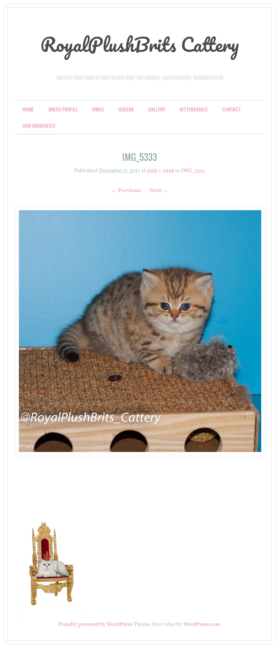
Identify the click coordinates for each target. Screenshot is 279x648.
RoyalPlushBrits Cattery (139, 44)
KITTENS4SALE (194, 109)
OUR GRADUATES (39, 125)
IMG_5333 (193, 170)
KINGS (98, 109)
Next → (158, 191)
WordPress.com (201, 624)
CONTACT (231, 109)
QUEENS (126, 109)
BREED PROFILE (63, 109)
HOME (28, 109)
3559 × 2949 (160, 170)
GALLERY (156, 109)
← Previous (126, 191)
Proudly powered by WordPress (95, 624)
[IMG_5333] (139, 331)
